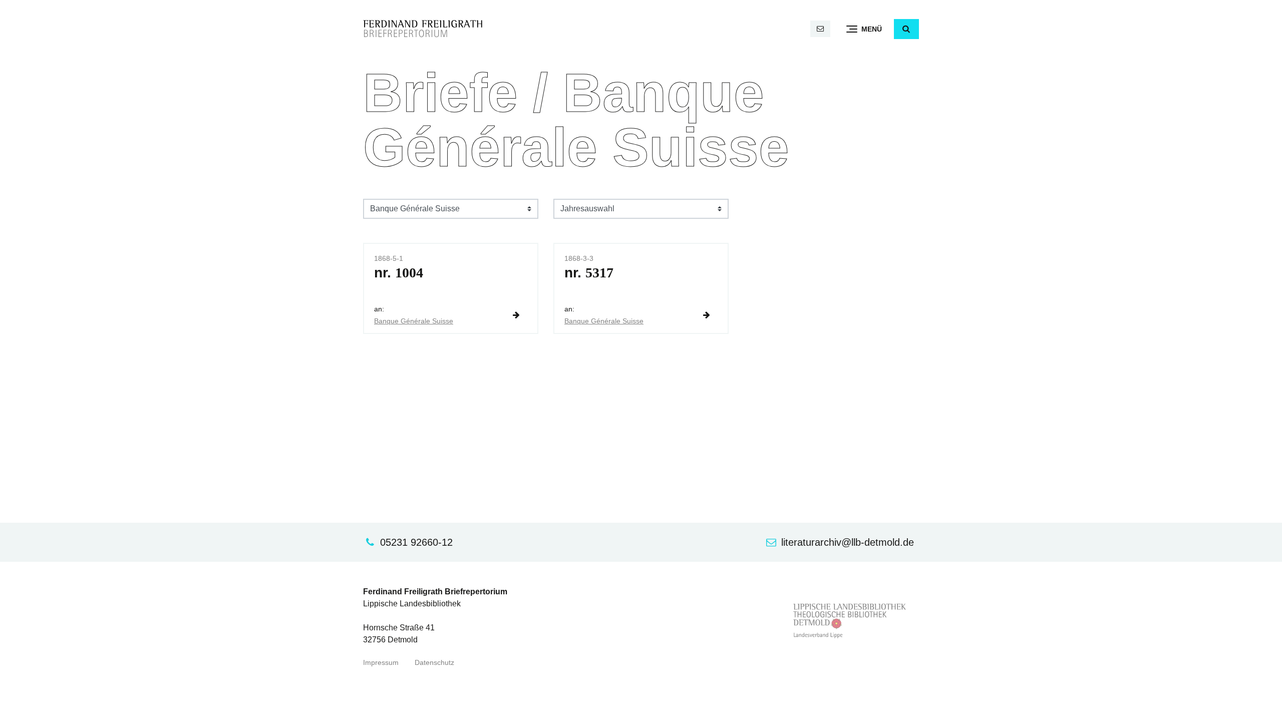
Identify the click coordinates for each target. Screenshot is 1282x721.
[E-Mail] (820, 29)
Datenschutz (434, 662)
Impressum (381, 662)
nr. (398, 272)
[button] (906, 29)
